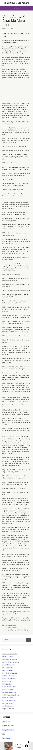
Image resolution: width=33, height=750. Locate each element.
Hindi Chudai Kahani (9, 678)
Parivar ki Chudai (7, 703)
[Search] (28, 640)
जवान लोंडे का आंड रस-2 (11, 627)
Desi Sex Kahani (7, 667)
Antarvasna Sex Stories (9, 654)
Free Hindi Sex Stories (9, 673)
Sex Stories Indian (8, 706)
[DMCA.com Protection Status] (6, 717)
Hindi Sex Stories (10, 625)
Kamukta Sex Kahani (9, 692)
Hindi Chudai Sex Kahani (16, 3)
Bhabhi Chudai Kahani (9, 659)
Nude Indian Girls (8, 726)
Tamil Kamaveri (7, 738)
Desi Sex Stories (7, 670)
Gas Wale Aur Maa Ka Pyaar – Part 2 (16, 630)
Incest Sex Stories (8, 689)
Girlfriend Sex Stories (9, 676)
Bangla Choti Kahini (8, 730)
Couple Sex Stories (8, 665)
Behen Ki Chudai (7, 656)
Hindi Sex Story (7, 684)
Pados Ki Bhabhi (7, 698)
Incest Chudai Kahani (9, 687)
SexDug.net (6, 721)
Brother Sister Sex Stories (10, 662)
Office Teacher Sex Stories (11, 695)
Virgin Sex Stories (8, 709)
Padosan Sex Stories (9, 700)
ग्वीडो (3, 734)
